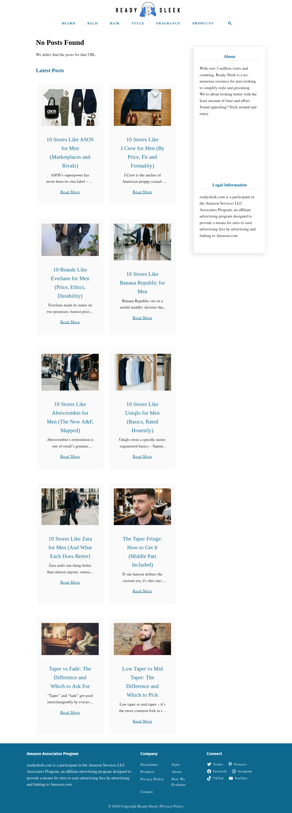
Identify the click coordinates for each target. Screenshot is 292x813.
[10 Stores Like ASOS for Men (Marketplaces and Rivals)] (70, 107)
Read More (70, 192)
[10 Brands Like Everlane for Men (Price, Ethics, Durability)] (70, 240)
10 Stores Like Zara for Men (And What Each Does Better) (70, 547)
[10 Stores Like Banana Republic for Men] (142, 242)
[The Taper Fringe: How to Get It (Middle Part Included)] (142, 506)
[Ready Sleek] (148, 9)
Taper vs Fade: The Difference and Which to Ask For (70, 677)
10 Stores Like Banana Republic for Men (142, 282)
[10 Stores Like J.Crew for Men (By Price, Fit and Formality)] (142, 107)
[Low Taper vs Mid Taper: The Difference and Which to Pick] (142, 639)
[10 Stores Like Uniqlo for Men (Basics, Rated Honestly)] (142, 372)
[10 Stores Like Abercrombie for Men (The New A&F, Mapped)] (70, 372)
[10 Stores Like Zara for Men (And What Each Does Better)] (70, 506)
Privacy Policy (172, 806)
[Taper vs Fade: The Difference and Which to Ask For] (70, 639)
